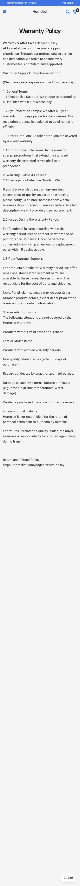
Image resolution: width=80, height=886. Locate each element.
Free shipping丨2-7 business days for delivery (43, 2)
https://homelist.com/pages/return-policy (33, 465)
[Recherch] (67, 11)
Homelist (40, 11)
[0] (74, 11)
